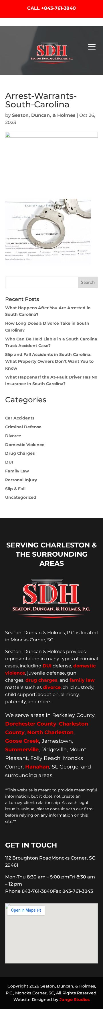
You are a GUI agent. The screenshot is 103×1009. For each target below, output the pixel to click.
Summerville (22, 749)
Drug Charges (20, 453)
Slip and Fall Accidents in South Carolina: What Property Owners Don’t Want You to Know (49, 361)
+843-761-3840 (58, 8)
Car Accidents (19, 418)
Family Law (17, 471)
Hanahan (37, 767)
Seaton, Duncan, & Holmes (44, 115)
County (46, 724)
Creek (31, 741)
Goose (13, 741)
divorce (52, 687)
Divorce (13, 435)
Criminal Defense (23, 426)
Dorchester (20, 724)
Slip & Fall (15, 488)
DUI (9, 462)
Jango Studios (75, 999)
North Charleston (50, 732)
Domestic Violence (24, 444)
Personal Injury (21, 479)
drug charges (41, 680)
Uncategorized (20, 497)
